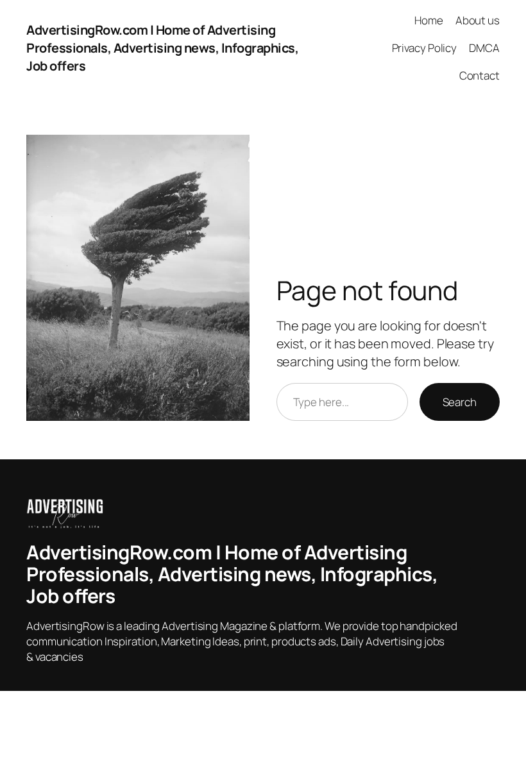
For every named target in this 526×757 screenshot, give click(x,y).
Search (460, 402)
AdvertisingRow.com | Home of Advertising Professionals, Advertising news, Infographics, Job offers (162, 47)
